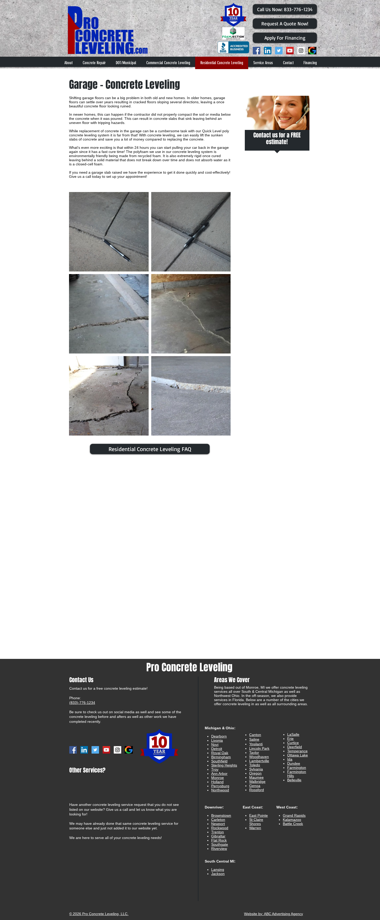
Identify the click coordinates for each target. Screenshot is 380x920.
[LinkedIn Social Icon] (267, 50)
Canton (255, 735)
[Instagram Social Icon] (301, 50)
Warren (255, 828)
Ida (289, 759)
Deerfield (294, 747)
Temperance (297, 751)
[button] (263, 63)
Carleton (218, 820)
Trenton (217, 832)
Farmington (296, 768)
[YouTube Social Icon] (290, 50)
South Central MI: (220, 861)
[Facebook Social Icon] (256, 50)
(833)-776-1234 (82, 703)
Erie (290, 739)
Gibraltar (218, 836)
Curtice (293, 743)
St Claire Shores (256, 822)
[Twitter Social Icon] (279, 50)
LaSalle (293, 734)
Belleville (294, 780)
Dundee (293, 763)
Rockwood (219, 828)
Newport (218, 824)
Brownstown (221, 815)
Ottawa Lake (297, 755)
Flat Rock (219, 840)
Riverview (219, 849)
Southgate (219, 844)
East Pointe (258, 815)
